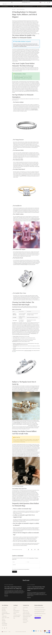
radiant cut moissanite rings (20, 9)
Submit (14, 571)
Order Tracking (25, 607)
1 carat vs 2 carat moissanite (31, 584)
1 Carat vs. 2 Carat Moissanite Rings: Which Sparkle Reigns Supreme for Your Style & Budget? (36, 588)
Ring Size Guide (25, 610)
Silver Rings (3, 620)
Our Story (14, 607)
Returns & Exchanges (26, 613)
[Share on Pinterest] (35, 550)
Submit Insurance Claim (26, 616)
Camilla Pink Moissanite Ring (35, 218)
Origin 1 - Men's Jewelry (5, 617)
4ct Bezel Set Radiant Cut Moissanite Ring (20, 263)
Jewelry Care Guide (26, 612)
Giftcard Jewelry (4, 607)
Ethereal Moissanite (34, 108)
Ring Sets (3, 619)
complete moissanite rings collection (32, 90)
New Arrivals (4, 610)
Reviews (14, 613)
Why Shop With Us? (16, 610)
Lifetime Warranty (16, 612)
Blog (14, 618)
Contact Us (25, 622)
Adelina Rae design (17, 422)
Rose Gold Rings (4, 623)
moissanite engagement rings (33, 499)
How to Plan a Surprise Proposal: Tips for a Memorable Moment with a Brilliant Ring (13, 588)
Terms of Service (25, 621)
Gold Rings (3, 622)
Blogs (14, 609)
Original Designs (4, 625)
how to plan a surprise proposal (8, 584)
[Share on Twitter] (31, 550)
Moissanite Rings (4, 612)
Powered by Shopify (24, 631)
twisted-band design (27, 350)
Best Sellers (3, 609)
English (44, 2)
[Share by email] (38, 550)
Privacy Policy (31, 558)
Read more (6, 595)
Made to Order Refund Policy (27, 615)
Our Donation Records (17, 615)
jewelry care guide (20, 486)
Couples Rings (4, 616)
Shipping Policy (25, 618)
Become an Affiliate (16, 616)
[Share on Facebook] (28, 550)
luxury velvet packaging (16, 456)
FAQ (23, 609)
